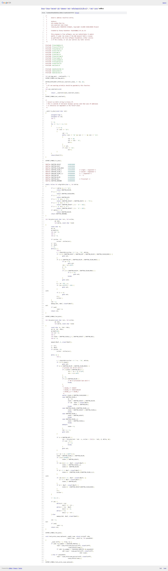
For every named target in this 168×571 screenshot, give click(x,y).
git (58, 8)
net (69, 8)
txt (161, 568)
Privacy (15, 568)
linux (43, 8)
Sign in (164, 3)
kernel (53, 8)
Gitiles (10, 568)
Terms (20, 568)
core (96, 8)
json (164, 568)
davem (63, 8)
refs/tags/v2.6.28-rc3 (79, 8)
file (77, 13)
